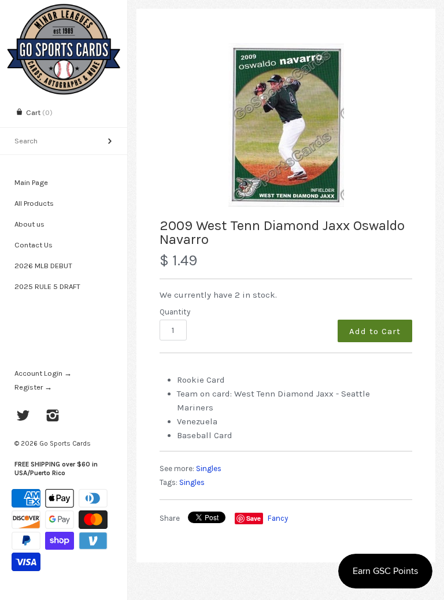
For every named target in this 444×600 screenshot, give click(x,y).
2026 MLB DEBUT (43, 265)
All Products (34, 203)
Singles (208, 468)
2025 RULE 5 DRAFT (47, 286)
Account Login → (43, 373)
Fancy (278, 518)
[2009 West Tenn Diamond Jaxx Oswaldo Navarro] (286, 125)
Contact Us (33, 244)
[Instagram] (53, 417)
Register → (33, 387)
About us (29, 224)
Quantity (175, 312)
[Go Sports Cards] (63, 10)
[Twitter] (23, 417)
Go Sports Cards (65, 443)
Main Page (31, 182)
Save (253, 518)
